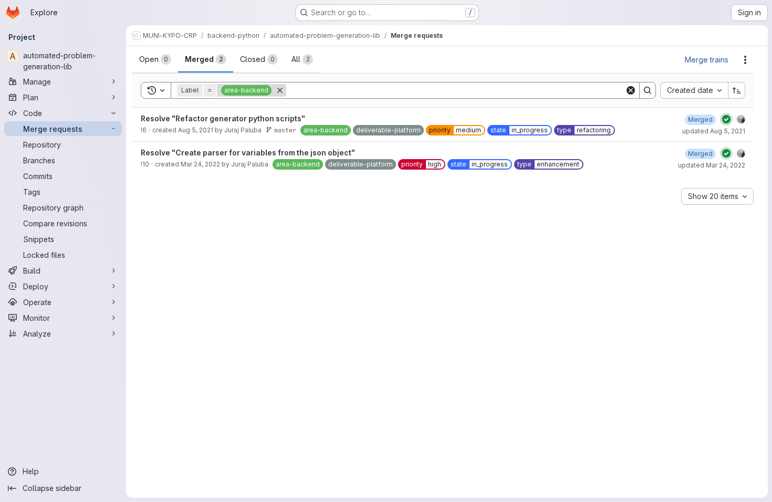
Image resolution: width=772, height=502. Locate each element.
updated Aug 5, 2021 (713, 131)
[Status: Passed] (726, 119)
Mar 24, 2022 (200, 164)
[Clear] (630, 90)
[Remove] (280, 90)
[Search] (647, 90)
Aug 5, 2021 (195, 130)
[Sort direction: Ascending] (736, 90)
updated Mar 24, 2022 (711, 165)
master (285, 130)
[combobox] (694, 90)
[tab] (155, 59)
